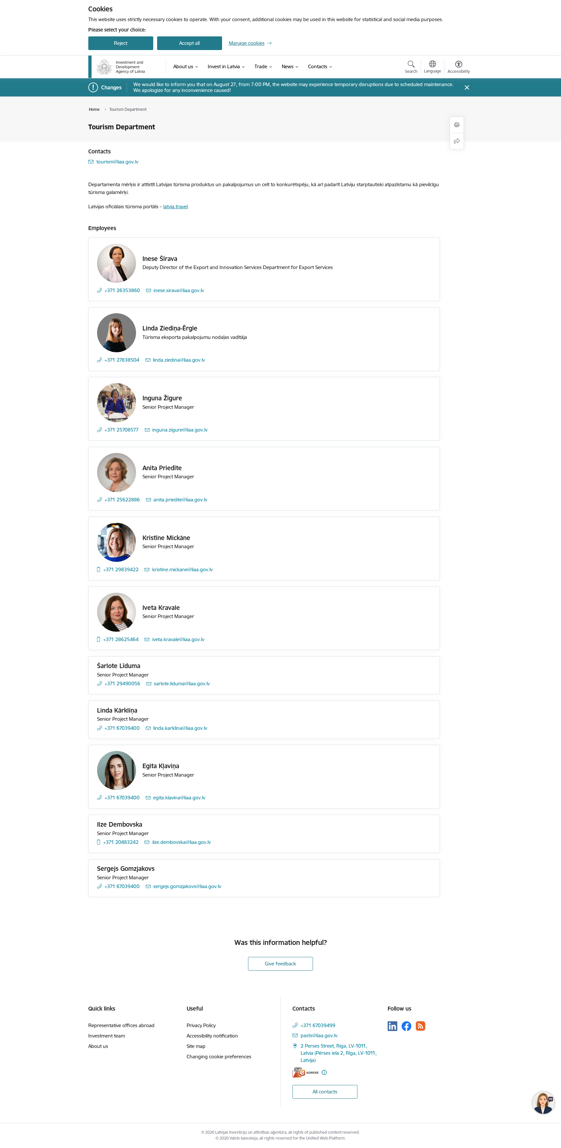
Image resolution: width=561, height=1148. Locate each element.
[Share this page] (457, 141)
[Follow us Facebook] (406, 1026)
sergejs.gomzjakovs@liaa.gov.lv (187, 886)
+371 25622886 (122, 500)
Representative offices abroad (121, 1025)
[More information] (324, 1072)
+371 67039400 (122, 728)
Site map (196, 1046)
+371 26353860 (122, 290)
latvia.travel (175, 206)
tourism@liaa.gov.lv (117, 162)
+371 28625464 (121, 639)
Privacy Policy (201, 1025)
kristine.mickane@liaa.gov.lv (182, 569)
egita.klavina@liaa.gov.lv (179, 797)
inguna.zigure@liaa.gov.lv (179, 430)
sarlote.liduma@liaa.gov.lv (182, 683)
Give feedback (280, 964)
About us (98, 1046)
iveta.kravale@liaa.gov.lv (178, 639)
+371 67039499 (318, 1025)
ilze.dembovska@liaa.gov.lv (181, 842)
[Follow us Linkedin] (392, 1026)
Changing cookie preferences (219, 1056)
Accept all (189, 43)
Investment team (106, 1036)
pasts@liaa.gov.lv (319, 1035)
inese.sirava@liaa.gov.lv (179, 290)
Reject (120, 43)
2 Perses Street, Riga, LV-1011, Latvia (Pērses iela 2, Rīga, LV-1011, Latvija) (339, 1053)
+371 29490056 (122, 683)
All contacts (325, 1092)
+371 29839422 (121, 569)
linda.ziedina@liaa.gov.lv (179, 360)
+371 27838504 (122, 360)
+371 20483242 (121, 842)
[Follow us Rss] (420, 1026)
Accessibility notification (212, 1036)
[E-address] (305, 1072)
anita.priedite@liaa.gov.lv (180, 500)
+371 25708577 (122, 430)
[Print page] (457, 125)
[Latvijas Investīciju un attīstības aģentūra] (120, 67)
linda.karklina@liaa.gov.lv (180, 728)
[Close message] (467, 87)
